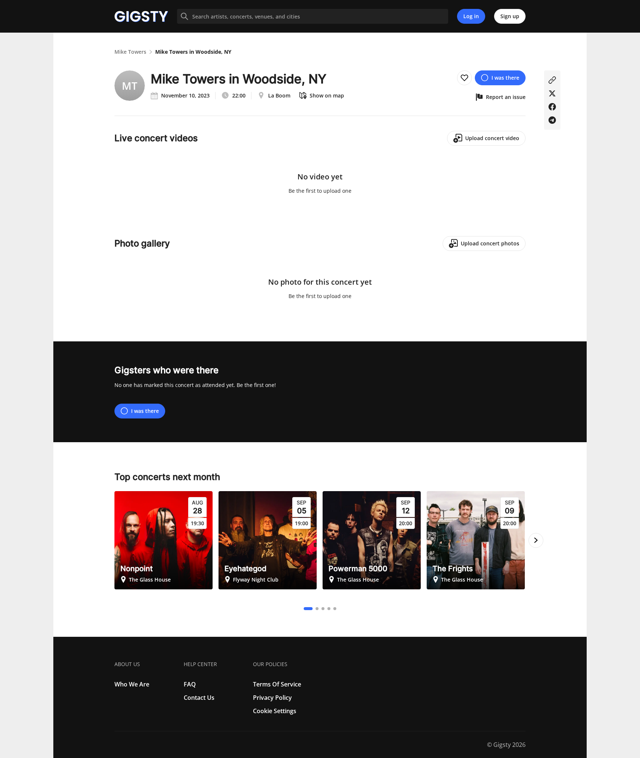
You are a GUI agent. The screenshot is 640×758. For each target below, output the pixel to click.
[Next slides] (536, 540)
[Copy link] (552, 80)
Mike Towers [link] (130, 51)
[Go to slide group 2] (317, 608)
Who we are (131, 684)
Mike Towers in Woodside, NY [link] (193, 51)
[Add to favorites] (464, 77)
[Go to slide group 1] (308, 608)
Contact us (199, 698)
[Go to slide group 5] (334, 608)
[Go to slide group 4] (328, 608)
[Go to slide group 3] (323, 608)
